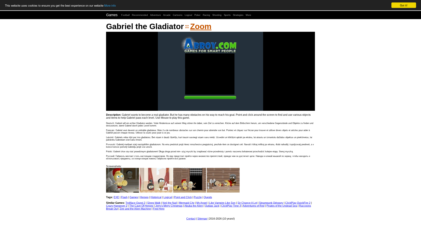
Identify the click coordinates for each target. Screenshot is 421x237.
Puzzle (198, 197)
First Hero (158, 208)
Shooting (217, 15)
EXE (116, 197)
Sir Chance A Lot (247, 202)
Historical (155, 197)
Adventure (155, 15)
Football (125, 15)
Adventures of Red (253, 205)
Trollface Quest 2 (135, 202)
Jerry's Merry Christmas (169, 205)
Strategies (238, 15)
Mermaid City (186, 202)
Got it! (404, 5)
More (248, 15)
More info (110, 5)
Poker (197, 15)
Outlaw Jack (212, 205)
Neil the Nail (169, 202)
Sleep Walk (154, 202)
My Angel (201, 202)
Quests (208, 197)
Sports (227, 15)
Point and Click (183, 197)
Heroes (144, 197)
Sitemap (202, 218)
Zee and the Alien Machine (135, 208)
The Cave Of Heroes (141, 205)
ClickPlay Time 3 (231, 205)
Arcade (167, 15)
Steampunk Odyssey (271, 202)
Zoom (200, 26)
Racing (206, 15)
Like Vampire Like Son (222, 202)
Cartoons (177, 15)
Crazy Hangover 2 (116, 205)
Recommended (140, 15)
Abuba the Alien (193, 205)
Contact (190, 218)
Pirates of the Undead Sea (281, 205)
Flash (124, 197)
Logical (188, 15)
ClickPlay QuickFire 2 (297, 202)
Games (112, 15)
